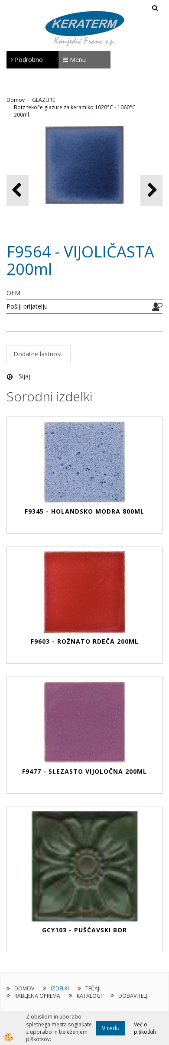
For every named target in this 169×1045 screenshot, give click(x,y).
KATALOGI (89, 995)
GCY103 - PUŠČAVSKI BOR (84, 930)
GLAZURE (43, 100)
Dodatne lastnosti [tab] (38, 354)
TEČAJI (93, 988)
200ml (21, 114)
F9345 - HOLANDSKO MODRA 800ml (84, 511)
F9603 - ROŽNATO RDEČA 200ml (85, 641)
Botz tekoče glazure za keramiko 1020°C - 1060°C (75, 107)
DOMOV (24, 988)
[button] (151, 190)
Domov (15, 100)
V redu (111, 1028)
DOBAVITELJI (133, 995)
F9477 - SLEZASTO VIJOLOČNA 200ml (84, 771)
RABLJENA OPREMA (37, 995)
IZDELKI (60, 988)
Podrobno (28, 59)
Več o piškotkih (145, 1028)
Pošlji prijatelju (27, 306)
